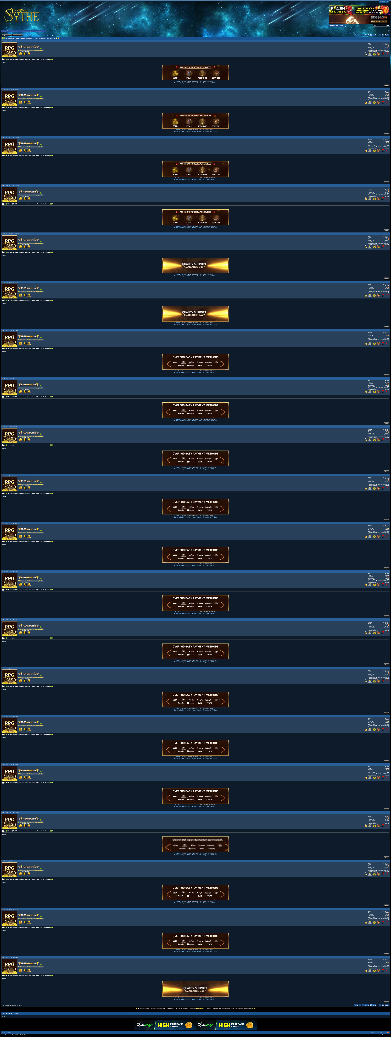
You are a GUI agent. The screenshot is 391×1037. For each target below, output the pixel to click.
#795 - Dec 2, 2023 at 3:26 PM (10, 716)
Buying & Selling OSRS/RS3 (182, 83)
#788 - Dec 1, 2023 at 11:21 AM (10, 378)
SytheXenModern (6, 1032)
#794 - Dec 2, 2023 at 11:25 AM (10, 668)
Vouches (178, 81)
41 (373, 34)
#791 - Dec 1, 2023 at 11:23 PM (11, 523)
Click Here (386, 48)
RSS (388, 1032)
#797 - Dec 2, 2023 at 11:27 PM (11, 812)
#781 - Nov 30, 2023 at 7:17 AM (11, 41)
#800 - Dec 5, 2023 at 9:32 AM (10, 957)
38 (366, 34)
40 (370, 34)
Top (385, 1032)
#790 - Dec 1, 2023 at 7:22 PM (10, 475)
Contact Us (373, 1032)
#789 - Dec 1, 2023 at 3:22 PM (10, 426)
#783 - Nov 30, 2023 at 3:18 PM (11, 137)
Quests (199, 83)
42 (375, 34)
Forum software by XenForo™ (15, 1034)
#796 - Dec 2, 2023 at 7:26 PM (10, 764)
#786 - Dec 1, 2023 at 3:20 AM (10, 282)
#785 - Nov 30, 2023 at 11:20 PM (11, 233)
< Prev (356, 34)
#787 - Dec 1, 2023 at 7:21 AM (10, 330)
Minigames (205, 83)
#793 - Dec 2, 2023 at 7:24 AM (10, 619)
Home (381, 1032)
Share (386, 85)
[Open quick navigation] (388, 31)
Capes (194, 83)
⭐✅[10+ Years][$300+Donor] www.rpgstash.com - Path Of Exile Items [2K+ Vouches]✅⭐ (227, 1008)
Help (378, 1032)
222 (383, 34)
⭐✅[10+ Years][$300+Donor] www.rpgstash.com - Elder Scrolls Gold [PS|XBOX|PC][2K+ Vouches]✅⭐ (167, 1008)
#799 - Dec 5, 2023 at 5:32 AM (10, 909)
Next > (387, 34)
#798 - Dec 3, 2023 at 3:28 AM (10, 861)
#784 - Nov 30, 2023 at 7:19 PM (11, 185)
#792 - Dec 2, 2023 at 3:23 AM (10, 571)
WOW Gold (213, 83)
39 (368, 34)
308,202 (387, 44)
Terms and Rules (386, 1034)
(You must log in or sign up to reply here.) (12, 1005)
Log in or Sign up (384, 1)
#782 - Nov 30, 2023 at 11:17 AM (11, 89)
